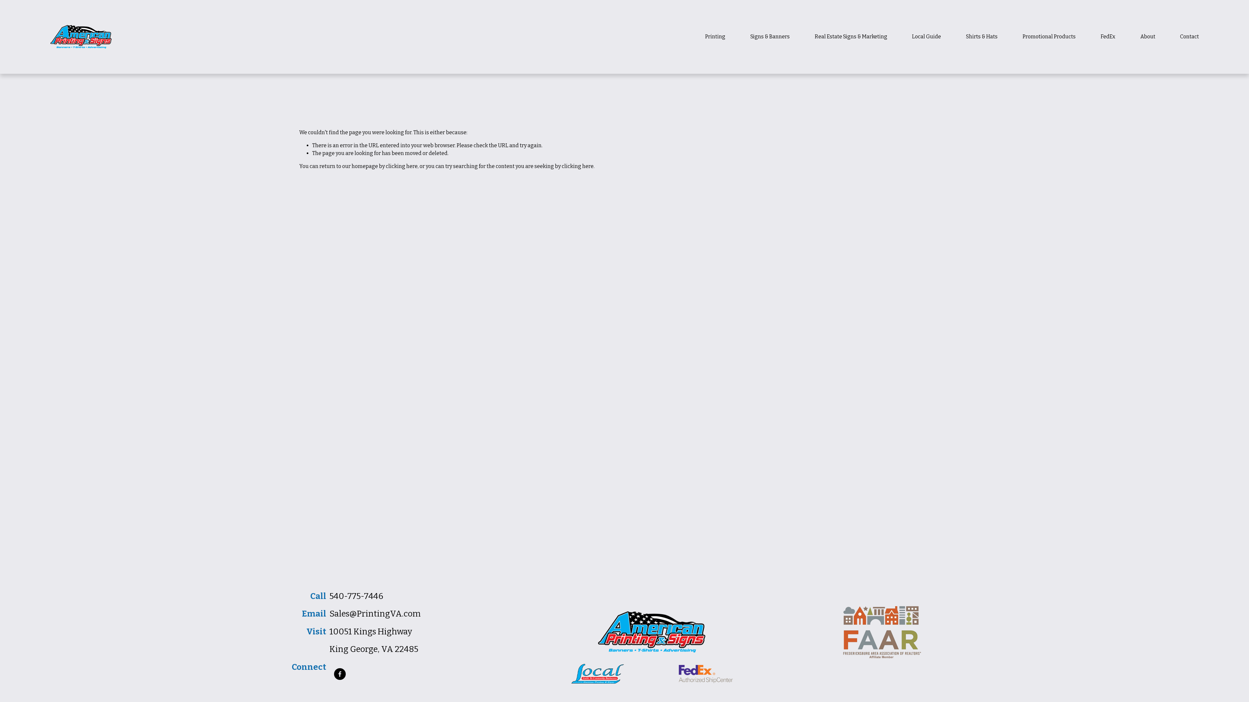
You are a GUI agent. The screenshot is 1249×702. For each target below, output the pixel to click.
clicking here (402, 166)
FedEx (1108, 36)
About (1147, 36)
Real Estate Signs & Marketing (851, 36)
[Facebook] (340, 674)
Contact (1189, 36)
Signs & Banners (770, 36)
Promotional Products (1049, 36)
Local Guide (926, 36)
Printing (715, 36)
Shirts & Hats (982, 36)
